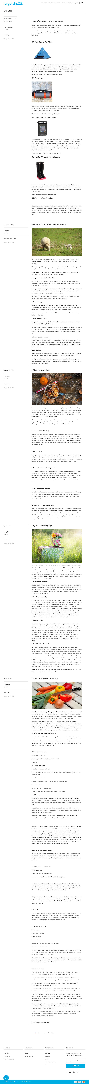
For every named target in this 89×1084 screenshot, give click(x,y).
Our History (7, 1053)
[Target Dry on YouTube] (70, 1072)
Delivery (47, 1053)
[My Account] (73, 3)
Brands (69, 3)
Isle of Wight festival (55, 25)
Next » (53, 1033)
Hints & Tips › (7, 35)
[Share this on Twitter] (9, 39)
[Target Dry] (13, 3)
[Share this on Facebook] (10, 39)
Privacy (47, 1065)
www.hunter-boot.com (49, 194)
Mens (57, 3)
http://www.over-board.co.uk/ (52, 153)
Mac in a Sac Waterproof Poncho (62, 206)
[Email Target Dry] (77, 1072)
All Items (42, 3)
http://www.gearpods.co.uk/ (50, 114)
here (33, 214)
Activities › (6, 238)
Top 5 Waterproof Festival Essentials (47, 21)
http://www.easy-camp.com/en (52, 74)
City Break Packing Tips (42, 526)
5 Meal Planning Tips (41, 370)
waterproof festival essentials (43, 33)
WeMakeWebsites (26, 1081)
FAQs (46, 1059)
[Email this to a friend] (13, 39)
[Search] (76, 3)
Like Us (26, 1053)
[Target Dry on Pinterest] (74, 1072)
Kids (62, 3)
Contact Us (7, 1056)
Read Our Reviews (9, 1059)
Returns (47, 1056)
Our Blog (8, 11)
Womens (50, 3)
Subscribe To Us (29, 1056)
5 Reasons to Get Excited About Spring (49, 224)
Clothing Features (50, 1062)
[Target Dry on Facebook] (66, 1072)
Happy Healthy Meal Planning (45, 678)
